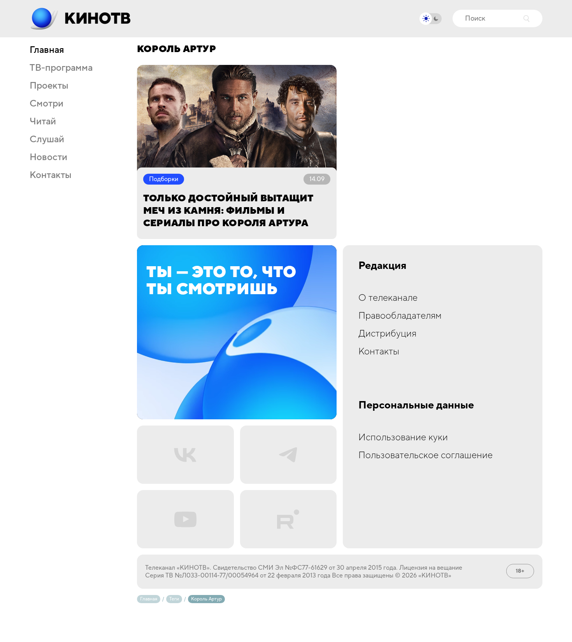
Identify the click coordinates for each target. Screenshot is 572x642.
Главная (47, 50)
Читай (43, 122)
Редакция (382, 266)
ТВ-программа (61, 68)
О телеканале (388, 298)
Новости (48, 157)
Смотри (46, 104)
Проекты (49, 86)
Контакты (51, 175)
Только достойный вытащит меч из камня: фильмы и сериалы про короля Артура (228, 210)
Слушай (47, 139)
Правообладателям (400, 316)
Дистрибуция (387, 333)
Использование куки (403, 437)
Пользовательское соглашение (425, 455)
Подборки (163, 179)
